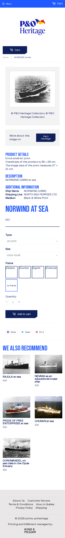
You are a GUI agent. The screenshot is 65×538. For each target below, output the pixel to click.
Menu (8, 4)
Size (7, 249)
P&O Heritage (46, 137)
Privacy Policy (24, 508)
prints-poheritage (36, 518)
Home (5, 57)
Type (8, 235)
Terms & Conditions (20, 504)
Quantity (10, 296)
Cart (17, 50)
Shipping (41, 508)
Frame (9, 263)
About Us (19, 500)
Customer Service (39, 500)
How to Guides (45, 504)
